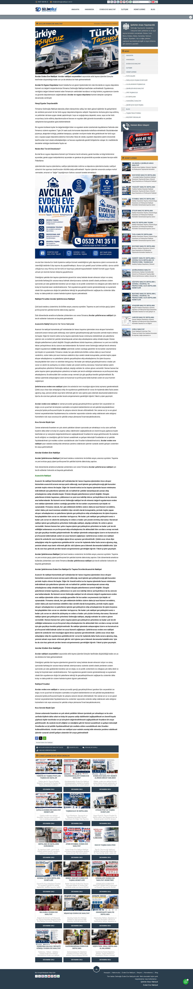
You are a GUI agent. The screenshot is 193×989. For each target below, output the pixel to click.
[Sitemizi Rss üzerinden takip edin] (130, 2)
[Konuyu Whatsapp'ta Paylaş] (44, 738)
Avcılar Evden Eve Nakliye (47, 453)
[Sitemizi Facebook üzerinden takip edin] (108, 2)
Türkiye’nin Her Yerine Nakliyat (60, 324)
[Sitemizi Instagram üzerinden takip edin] (114, 2)
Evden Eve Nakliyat (150, 985)
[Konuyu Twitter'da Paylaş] (40, 738)
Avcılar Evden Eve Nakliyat (109, 23)
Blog (61, 747)
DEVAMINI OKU (48, 789)
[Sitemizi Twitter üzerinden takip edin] (111, 2)
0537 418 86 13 (43, 2)
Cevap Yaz (172, 966)
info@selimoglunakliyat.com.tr (62, 2)
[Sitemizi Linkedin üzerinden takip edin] (118, 2)
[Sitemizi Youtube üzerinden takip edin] (121, 2)
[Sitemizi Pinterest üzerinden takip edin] (124, 2)
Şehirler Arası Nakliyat (149, 982)
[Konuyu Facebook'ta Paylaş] (36, 738)
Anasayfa (97, 23)
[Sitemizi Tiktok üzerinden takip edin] (127, 2)
